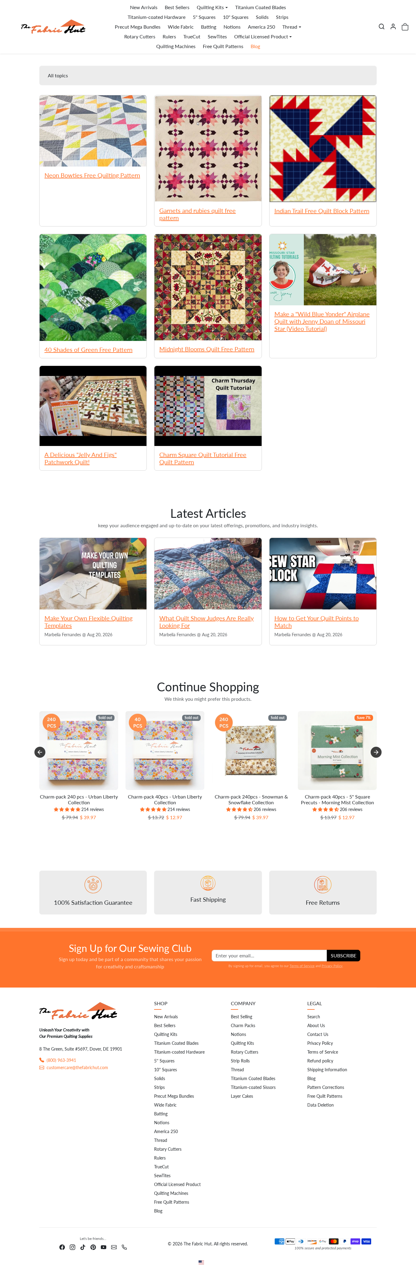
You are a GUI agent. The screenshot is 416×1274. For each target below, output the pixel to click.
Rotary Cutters (139, 36)
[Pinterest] (93, 1246)
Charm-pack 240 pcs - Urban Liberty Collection (79, 799)
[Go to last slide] (39, 752)
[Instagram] (72, 1246)
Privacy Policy (332, 966)
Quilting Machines (176, 46)
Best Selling (241, 1016)
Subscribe (343, 955)
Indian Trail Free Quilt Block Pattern (321, 210)
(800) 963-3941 (61, 1060)
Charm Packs (243, 1025)
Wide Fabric (181, 27)
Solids (262, 17)
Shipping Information (327, 1069)
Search (313, 1016)
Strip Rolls (240, 1060)
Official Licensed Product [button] (261, 36)
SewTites (217, 36)
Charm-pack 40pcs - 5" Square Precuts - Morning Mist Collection (337, 799)
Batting (208, 27)
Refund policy (320, 1060)
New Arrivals (143, 7)
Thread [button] (289, 27)
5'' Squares (204, 17)
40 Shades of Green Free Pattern (88, 349)
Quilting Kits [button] (210, 7)
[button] (381, 26)
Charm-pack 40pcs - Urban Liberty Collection (165, 799)
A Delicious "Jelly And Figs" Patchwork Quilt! (80, 458)
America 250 (261, 27)
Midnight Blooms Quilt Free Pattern (206, 349)
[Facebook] (62, 1246)
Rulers (169, 36)
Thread (160, 1140)
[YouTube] (103, 1246)
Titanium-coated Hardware (156, 17)
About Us (316, 1025)
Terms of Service (302, 966)
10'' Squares (236, 17)
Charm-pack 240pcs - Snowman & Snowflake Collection (251, 799)
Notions (232, 27)
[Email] (114, 1246)
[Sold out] (78, 790)
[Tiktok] (83, 1246)
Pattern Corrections (325, 1087)
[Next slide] (376, 752)
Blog (255, 46)
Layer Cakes (242, 1096)
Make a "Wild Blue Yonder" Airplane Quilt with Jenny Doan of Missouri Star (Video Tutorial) (322, 321)
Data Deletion (320, 1104)
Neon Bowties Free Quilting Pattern (92, 175)
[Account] (393, 26)
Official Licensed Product (177, 1184)
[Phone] (124, 1246)
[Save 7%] (337, 790)
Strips (282, 17)
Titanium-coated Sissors (253, 1087)
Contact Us (317, 1034)
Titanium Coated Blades (260, 7)
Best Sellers (177, 7)
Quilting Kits (165, 1034)
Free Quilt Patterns (223, 46)
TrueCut (191, 36)
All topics (58, 75)
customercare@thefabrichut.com (77, 1067)
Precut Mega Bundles (137, 27)
